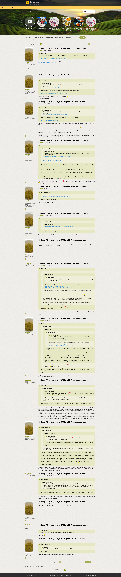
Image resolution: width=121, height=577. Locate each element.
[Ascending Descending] (82, 44)
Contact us (52, 575)
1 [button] (60, 570)
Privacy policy (67, 575)
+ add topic (30, 22)
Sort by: (68, 44)
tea (35, 2)
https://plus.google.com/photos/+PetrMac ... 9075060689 (52, 64)
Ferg (26, 116)
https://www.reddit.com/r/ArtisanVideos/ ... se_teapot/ (53, 58)
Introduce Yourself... (41, 17)
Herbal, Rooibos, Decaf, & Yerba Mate (66, 17)
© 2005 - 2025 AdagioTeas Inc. (31, 575)
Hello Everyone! (42, 28)
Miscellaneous (77, 17)
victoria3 (43, 53)
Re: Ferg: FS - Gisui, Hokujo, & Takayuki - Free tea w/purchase (63, 48)
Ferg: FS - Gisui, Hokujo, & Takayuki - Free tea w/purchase (48, 37)
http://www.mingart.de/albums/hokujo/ (47, 62)
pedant (27, 62)
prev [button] (33, 44)
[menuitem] (27, 12)
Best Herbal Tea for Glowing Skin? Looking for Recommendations (54, 30)
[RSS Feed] (84, 575)
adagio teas (37, 4)
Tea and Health (53, 17)
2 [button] (38, 44)
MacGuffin (28, 263)
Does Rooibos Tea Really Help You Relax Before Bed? (66, 29)
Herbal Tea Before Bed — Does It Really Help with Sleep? (91, 29)
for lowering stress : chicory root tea (79, 29)
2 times (32, 66)
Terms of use (60, 575)
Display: (56, 44)
